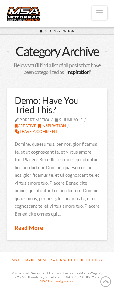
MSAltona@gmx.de (57, 281)
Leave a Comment (38, 131)
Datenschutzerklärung (76, 260)
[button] (99, 13)
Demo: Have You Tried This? (47, 105)
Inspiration (53, 125)
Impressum (35, 260)
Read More (29, 227)
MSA (16, 260)
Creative (27, 125)
